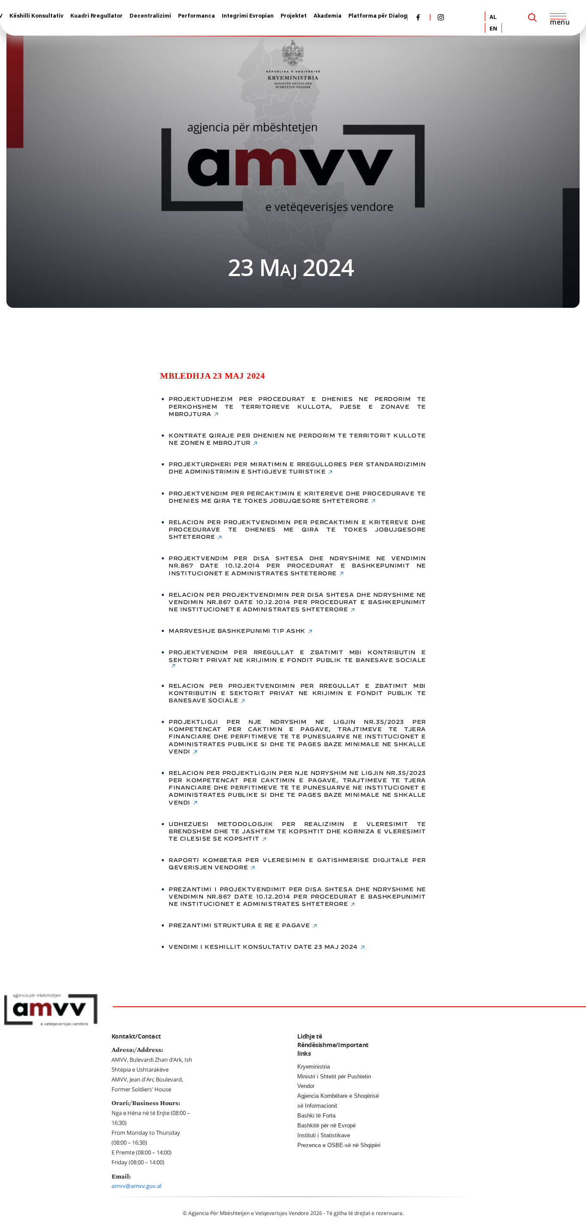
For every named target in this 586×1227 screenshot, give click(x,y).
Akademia (327, 16)
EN (493, 29)
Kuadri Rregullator (96, 16)
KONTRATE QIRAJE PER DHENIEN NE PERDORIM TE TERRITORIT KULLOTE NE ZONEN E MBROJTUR (297, 439)
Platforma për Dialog (377, 16)
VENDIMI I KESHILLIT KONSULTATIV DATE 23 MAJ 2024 (263, 947)
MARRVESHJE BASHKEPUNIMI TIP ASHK (237, 631)
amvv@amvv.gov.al (136, 1186)
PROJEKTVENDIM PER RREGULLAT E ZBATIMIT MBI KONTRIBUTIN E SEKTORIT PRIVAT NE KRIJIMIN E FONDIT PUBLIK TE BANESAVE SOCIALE (297, 656)
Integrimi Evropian (248, 16)
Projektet (294, 16)
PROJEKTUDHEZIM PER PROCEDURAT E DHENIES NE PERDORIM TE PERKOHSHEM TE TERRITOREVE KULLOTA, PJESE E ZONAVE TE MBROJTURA (297, 406)
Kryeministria (313, 1066)
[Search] (532, 17)
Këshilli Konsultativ (36, 16)
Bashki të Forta (316, 1115)
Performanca (196, 16)
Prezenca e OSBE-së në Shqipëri (339, 1145)
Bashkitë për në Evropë (326, 1125)
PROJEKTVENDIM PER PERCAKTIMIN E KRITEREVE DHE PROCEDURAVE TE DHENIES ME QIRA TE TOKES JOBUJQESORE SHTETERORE (297, 497)
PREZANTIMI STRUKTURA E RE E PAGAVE (239, 925)
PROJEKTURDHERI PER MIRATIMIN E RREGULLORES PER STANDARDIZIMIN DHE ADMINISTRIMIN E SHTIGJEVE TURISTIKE (297, 468)
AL (493, 17)
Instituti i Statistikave (323, 1135)
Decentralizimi (150, 16)
